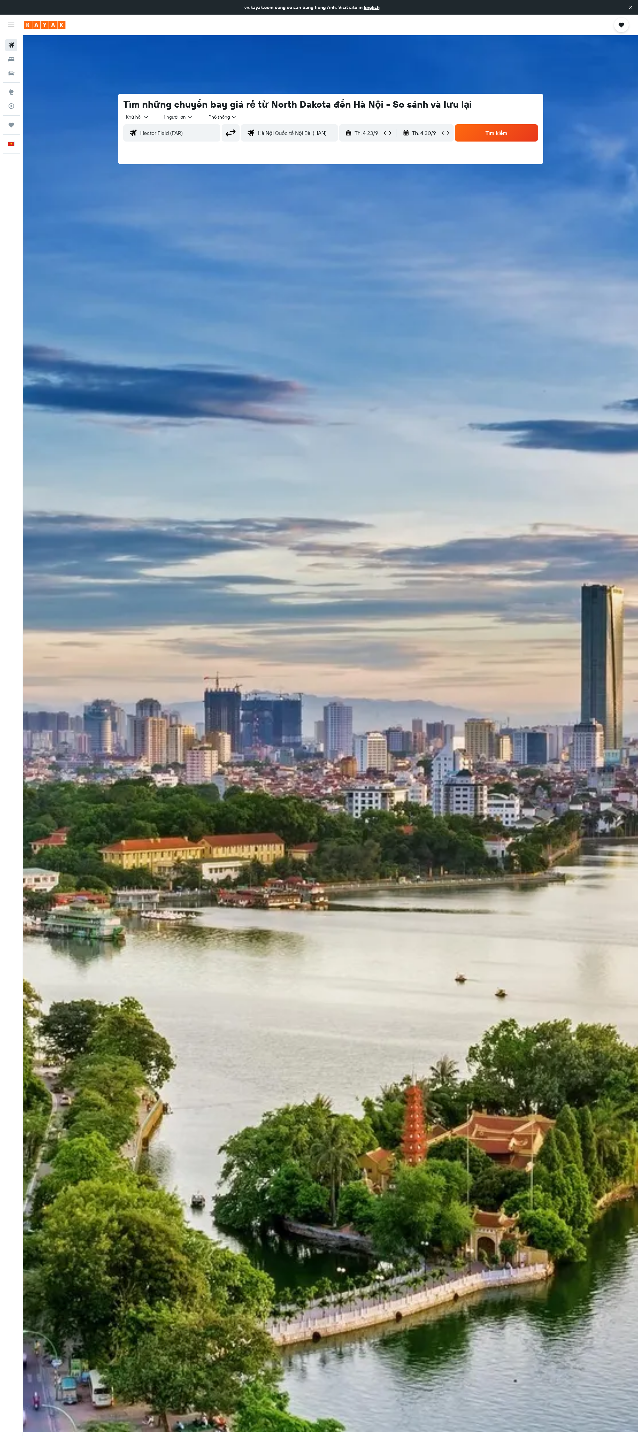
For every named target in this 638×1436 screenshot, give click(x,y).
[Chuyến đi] (11, 125)
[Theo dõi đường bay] (11, 106)
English (371, 7)
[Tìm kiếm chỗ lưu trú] (11, 59)
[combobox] (137, 117)
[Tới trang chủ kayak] (44, 25)
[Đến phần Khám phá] (11, 92)
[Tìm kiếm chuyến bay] (11, 45)
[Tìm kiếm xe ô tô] (11, 73)
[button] (630, 7)
